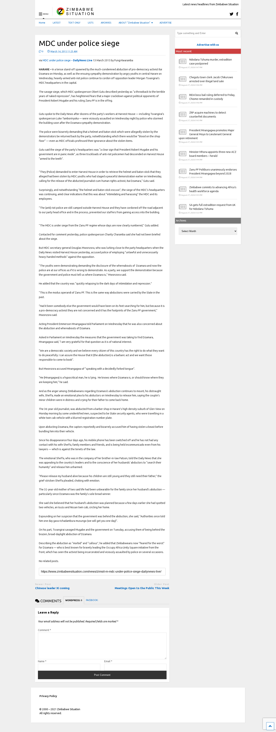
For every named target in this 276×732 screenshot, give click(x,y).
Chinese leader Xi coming (52, 588)
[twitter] (231, 14)
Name (42, 661)
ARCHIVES (106, 22)
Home (42, 22)
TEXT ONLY (74, 22)
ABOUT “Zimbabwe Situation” (134, 22)
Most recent (184, 51)
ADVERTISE (166, 22)
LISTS (90, 22)
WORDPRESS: (73, 600)
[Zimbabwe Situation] (76, 14)
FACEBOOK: (92, 600)
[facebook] (237, 14)
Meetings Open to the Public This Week (142, 588)
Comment (44, 630)
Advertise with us (208, 44)
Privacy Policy (48, 696)
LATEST (57, 22)
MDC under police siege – (67, 60)
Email (108, 661)
